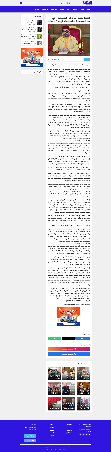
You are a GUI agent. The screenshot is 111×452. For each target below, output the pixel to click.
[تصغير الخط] (82, 65)
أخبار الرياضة (69, 430)
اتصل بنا (46, 449)
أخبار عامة (75, 9)
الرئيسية (70, 427)
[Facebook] (69, 3)
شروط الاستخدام (53, 449)
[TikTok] (61, 3)
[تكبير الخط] (79, 65)
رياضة (68, 9)
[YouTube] (64, 3)
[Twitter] (86, 434)
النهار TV (37, 9)
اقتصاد (62, 9)
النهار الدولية (54, 9)
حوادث (82, 9)
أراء (53, 433)
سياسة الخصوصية (62, 449)
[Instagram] (67, 3)
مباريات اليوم (69, 433)
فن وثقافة (45, 9)
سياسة (88, 9)
